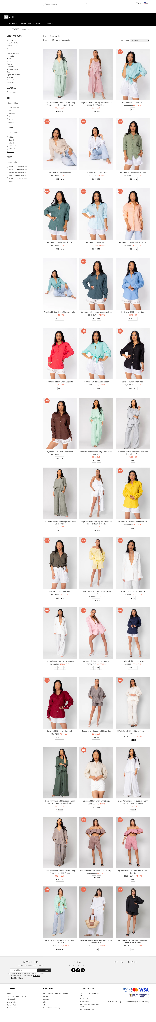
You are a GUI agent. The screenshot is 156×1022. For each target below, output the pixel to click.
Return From (48, 996)
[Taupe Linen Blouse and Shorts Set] (96, 703)
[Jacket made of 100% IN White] (133, 563)
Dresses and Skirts (13, 45)
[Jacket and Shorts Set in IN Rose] (96, 633)
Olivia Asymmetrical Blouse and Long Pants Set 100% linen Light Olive (60, 103)
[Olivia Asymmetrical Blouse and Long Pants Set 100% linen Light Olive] (60, 74)
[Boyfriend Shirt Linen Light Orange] (133, 214)
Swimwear (10, 82)
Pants (9, 59)
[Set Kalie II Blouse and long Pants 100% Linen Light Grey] (133, 423)
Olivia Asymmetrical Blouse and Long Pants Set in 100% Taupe (60, 871)
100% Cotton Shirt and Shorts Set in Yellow (96, 592)
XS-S (10, 113)
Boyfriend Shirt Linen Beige (60, 172)
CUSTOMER (48, 988)
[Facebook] (73, 970)
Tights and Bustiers (13, 74)
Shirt (8, 48)
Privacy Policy (12, 999)
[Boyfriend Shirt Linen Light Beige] (96, 772)
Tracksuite (10, 56)
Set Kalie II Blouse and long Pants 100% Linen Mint (96, 453)
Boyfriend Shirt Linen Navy (133, 661)
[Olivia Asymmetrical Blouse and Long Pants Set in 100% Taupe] (60, 842)
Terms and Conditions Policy (17, 996)
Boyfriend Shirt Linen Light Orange (133, 242)
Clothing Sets (11, 80)
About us (10, 993)
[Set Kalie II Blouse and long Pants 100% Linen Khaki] (60, 493)
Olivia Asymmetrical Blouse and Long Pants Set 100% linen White (133, 802)
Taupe (11, 146)
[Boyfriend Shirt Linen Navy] (133, 633)
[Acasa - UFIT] (14, 17)
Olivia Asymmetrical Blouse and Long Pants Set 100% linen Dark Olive (60, 802)
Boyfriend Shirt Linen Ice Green (96, 382)
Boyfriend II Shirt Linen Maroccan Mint (59, 312)
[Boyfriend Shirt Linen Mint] (133, 74)
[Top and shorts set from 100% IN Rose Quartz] (133, 842)
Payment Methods (13, 1008)
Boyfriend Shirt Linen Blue (96, 242)
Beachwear (11, 77)
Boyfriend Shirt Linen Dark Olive (60, 242)
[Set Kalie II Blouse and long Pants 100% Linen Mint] (96, 423)
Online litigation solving (51, 1008)
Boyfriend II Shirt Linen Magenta (59, 382)
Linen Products (12, 43)
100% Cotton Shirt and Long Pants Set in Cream (132, 732)
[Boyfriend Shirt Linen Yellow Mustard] (133, 493)
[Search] (86, 4)
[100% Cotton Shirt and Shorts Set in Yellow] (96, 563)
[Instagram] (83, 970)
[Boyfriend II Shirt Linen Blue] (133, 284)
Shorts (9, 61)
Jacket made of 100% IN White (133, 591)
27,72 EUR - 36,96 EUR (16, 167)
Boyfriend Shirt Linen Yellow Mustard (133, 521)
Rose (10, 149)
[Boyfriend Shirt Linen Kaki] (60, 563)
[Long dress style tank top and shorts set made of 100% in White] (96, 493)
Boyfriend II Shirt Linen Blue (132, 312)
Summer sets (11, 40)
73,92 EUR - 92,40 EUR (16, 175)
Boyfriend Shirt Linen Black (133, 382)
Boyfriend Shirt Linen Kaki (59, 591)
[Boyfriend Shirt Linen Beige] (60, 144)
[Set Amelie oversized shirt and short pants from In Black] (133, 912)
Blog (44, 1002)
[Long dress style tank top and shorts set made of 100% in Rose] (96, 74)
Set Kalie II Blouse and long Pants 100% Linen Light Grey (133, 453)
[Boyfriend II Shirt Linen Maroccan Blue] (96, 284)
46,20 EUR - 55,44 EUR (16, 169)
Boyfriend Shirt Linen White (96, 172)
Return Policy (11, 1002)
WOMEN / (17, 29)
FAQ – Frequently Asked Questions (55, 993)
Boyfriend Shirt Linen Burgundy (60, 731)
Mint (10, 143)
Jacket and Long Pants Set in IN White (59, 661)
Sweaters (10, 64)
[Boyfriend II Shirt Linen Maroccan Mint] (60, 284)
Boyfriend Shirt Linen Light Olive (133, 172)
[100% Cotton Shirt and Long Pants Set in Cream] (133, 703)
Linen (11, 92)
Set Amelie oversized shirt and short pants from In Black (133, 941)
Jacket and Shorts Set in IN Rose (96, 661)
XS (10, 110)
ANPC (45, 1005)
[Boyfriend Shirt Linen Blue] (96, 214)
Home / (10, 29)
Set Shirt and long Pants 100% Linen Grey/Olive (59, 941)
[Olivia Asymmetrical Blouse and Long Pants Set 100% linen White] (133, 772)
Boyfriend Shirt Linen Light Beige (96, 801)
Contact (46, 999)
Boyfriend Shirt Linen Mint (133, 102)
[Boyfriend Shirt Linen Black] (133, 353)
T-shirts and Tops (13, 53)
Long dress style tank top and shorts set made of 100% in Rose (96, 103)
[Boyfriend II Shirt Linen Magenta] (60, 353)
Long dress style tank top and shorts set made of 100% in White (96, 522)
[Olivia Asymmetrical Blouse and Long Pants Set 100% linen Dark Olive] (60, 772)
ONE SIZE (12, 107)
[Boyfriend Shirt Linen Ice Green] (96, 353)
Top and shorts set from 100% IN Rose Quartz (132, 871)
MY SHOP (11, 988)
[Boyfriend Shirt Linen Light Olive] (133, 144)
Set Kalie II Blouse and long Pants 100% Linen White (96, 941)
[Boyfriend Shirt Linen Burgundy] (60, 703)
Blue (10, 140)
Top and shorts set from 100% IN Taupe (96, 870)
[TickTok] (78, 970)
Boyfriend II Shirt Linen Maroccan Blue (96, 312)
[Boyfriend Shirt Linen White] (96, 144)
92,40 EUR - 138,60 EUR (17, 178)
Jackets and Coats (13, 69)
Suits (8, 51)
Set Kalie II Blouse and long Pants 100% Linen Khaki (60, 522)
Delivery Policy (12, 1005)
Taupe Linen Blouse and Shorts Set (96, 731)
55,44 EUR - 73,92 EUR (16, 172)
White (11, 137)
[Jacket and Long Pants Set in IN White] (60, 633)
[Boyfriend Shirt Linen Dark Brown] (60, 423)
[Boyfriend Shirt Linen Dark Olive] (60, 214)
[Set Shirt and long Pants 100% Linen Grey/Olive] (60, 912)
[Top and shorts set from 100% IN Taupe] (96, 842)
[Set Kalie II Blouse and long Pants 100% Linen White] (96, 912)
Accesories (10, 66)
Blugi (8, 72)
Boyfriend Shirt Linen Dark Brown (59, 452)
